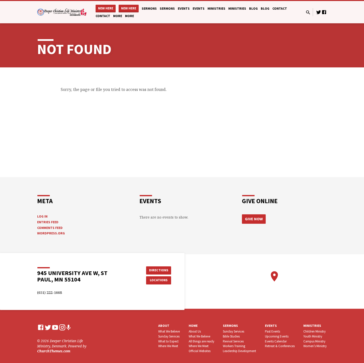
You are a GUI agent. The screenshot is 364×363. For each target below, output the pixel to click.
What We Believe (169, 331)
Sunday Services (169, 336)
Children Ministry (314, 331)
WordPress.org (51, 233)
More (117, 16)
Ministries (216, 8)
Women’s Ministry (315, 346)
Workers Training (234, 346)
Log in (42, 216)
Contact (279, 8)
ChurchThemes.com (53, 351)
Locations (159, 280)
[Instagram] (62, 327)
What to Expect (168, 341)
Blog (253, 8)
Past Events (272, 331)
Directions (158, 270)
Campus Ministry (314, 341)
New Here (105, 8)
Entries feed (47, 222)
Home (193, 326)
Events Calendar (276, 341)
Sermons (149, 8)
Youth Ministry (312, 336)
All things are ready (201, 341)
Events (184, 8)
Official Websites (199, 351)
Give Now (254, 218)
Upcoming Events (276, 336)
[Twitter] (318, 12)
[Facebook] (324, 12)
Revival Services (233, 341)
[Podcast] (68, 327)
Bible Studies (231, 336)
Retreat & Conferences (280, 346)
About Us (195, 331)
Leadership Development (239, 351)
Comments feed (50, 228)
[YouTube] (55, 327)
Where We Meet (168, 346)
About (163, 326)
